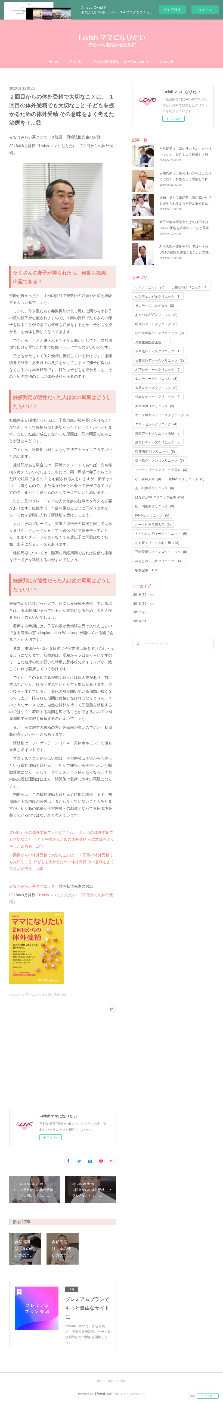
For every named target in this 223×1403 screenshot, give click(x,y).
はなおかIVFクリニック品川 (159, 497)
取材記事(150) (57, 994)
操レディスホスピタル (154, 305)
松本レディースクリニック (158, 396)
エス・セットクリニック (156, 424)
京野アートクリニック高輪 (158, 433)
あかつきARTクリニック (156, 314)
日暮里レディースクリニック (159, 360)
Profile (76, 61)
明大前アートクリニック (156, 323)
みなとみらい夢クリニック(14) (28, 994)
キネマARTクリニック (154, 405)
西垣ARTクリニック (186, 478)
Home (53, 61)
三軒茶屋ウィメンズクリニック (161, 551)
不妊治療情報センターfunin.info (121, 61)
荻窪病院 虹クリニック (155, 451)
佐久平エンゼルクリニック (158, 296)
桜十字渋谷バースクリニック (159, 332)
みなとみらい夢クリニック (32, 886)
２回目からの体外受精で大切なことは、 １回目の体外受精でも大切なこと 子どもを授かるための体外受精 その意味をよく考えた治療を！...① (61, 838)
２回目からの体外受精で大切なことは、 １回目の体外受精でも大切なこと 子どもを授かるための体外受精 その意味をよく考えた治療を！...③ (61, 861)
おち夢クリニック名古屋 (157, 542)
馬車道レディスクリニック (158, 351)
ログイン (205, 9)
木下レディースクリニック (158, 369)
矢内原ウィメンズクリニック (159, 460)
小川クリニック (149, 287)
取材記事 (146, 570)
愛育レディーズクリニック (158, 442)
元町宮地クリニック (189, 287)
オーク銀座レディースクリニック (162, 414)
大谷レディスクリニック (156, 387)
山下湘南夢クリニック (154, 505)
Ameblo (167, 61)
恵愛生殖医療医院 (151, 342)
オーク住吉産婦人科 (153, 524)
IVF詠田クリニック (152, 515)
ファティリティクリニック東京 (161, 469)
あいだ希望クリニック (154, 487)
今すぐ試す (172, 9)
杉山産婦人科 (148, 478)
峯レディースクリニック (156, 378)
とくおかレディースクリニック (161, 533)
